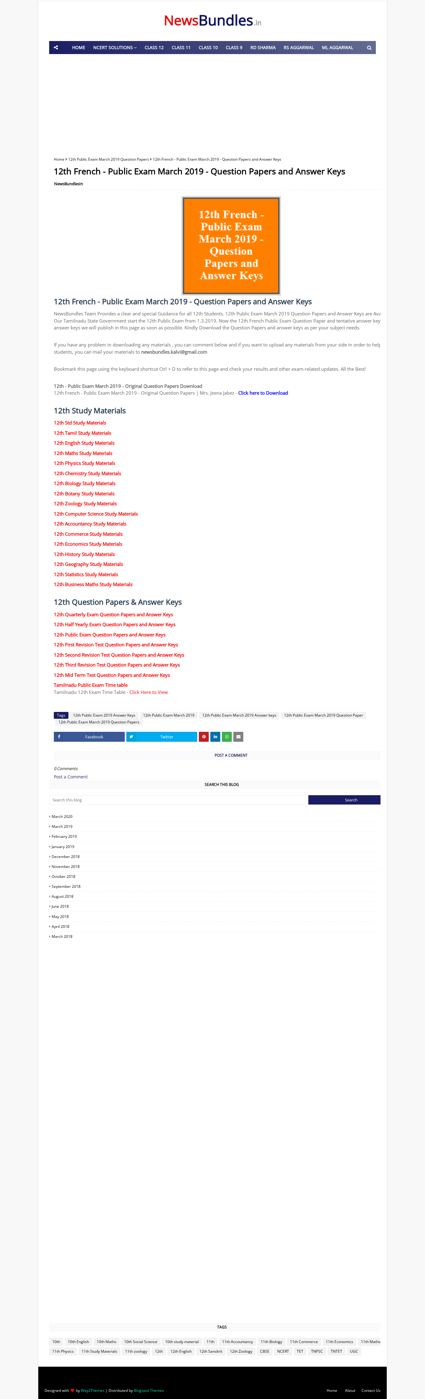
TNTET (336, 1351)
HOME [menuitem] (78, 47)
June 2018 (223, 906)
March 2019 (222, 826)
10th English (78, 1341)
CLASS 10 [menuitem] (208, 47)
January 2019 (223, 846)
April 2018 (222, 926)
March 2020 (222, 816)
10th (56, 1341)
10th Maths (106, 1341)
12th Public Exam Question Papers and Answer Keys (110, 634)
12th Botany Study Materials (84, 493)
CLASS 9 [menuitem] (234, 47)
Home (59, 159)
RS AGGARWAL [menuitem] (299, 47)
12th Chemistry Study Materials (87, 473)
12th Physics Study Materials (84, 463)
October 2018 (222, 876)
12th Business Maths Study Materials (93, 584)
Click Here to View (148, 692)
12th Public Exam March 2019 (168, 715)
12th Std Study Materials (80, 423)
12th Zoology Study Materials (85, 503)
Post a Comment (71, 777)
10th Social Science (140, 1341)
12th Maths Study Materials (83, 453)
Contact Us (371, 1390)
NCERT (283, 1351)
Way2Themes (93, 1390)
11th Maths (371, 1341)
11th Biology (271, 1341)
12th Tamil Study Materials (82, 433)
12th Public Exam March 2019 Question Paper (323, 715)
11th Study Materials (99, 1351)
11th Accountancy (237, 1341)
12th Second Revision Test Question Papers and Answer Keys (119, 655)
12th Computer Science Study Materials (96, 514)
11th (210, 1341)
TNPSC (317, 1351)
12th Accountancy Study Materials (90, 524)
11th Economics (339, 1341)
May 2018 (223, 916)
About (350, 1390)
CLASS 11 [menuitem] (181, 47)
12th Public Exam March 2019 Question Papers (108, 159)
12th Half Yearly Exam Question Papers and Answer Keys (114, 624)
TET (300, 1351)
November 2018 (223, 866)
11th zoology (136, 1351)
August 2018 (223, 896)
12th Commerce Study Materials (88, 534)
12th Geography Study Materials (88, 564)
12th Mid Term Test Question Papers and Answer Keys (112, 675)
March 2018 (222, 936)
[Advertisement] (212, 103)
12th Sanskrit (210, 1351)
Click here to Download (263, 393)
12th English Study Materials (84, 443)
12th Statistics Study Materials (86, 574)
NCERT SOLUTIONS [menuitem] (113, 47)
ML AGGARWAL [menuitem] (337, 47)
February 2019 (223, 836)
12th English (181, 1351)
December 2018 (223, 856)
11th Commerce (304, 1341)
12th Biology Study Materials (84, 483)
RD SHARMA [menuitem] (263, 47)
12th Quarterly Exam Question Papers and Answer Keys (113, 614)
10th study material (182, 1341)
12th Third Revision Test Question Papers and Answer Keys (117, 665)
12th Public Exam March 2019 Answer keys (239, 715)
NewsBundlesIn (68, 183)
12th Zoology (241, 1351)
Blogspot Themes (149, 1390)
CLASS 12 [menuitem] (154, 47)
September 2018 (222, 886)
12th (159, 1351)
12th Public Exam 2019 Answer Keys (104, 715)
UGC (354, 1351)
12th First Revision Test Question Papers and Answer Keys (116, 644)
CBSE (264, 1351)
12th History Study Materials (84, 554)
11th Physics (63, 1351)
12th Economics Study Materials (88, 544)
